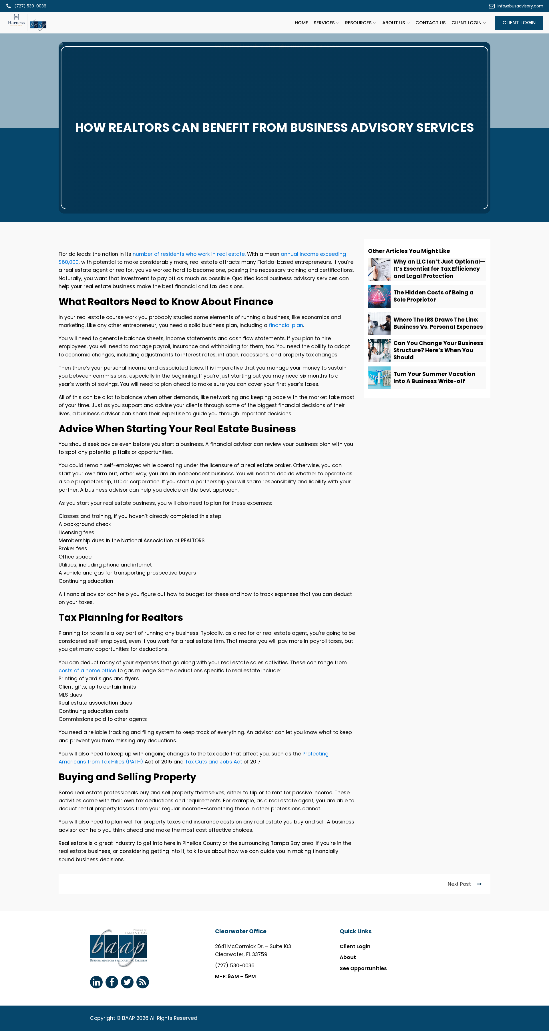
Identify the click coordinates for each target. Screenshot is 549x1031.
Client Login (466, 22)
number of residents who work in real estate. (189, 254)
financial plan (286, 325)
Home (301, 22)
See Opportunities (363, 968)
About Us (393, 22)
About (348, 957)
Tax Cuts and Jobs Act (213, 761)
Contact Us (430, 22)
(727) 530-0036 (234, 965)
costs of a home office (87, 670)
